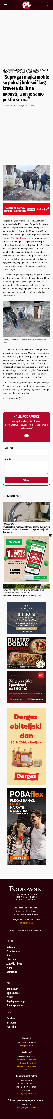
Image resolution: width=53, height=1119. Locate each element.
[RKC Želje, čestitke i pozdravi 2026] (26, 702)
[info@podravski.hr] (26, 435)
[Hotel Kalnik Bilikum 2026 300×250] (26, 633)
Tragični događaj (19, 238)
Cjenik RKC (26, 1070)
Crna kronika (13, 951)
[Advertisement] (26, 39)
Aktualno (11, 947)
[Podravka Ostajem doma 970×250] (26, 214)
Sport (9, 955)
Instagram (11, 1022)
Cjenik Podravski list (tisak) (26, 1063)
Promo (9, 997)
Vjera (9, 967)
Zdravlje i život (14, 963)
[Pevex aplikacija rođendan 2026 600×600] (26, 580)
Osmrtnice (11, 972)
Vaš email (9, 448)
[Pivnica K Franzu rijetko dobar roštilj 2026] (26, 667)
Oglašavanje (13, 993)
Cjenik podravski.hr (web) (26, 1066)
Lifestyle (11, 959)
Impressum (12, 989)
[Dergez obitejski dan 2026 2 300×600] (26, 784)
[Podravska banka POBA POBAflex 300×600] (26, 864)
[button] (5, 5)
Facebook (11, 1018)
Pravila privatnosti (16, 1005)
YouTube (11, 1026)
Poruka (8, 459)
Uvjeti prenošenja (15, 1001)
